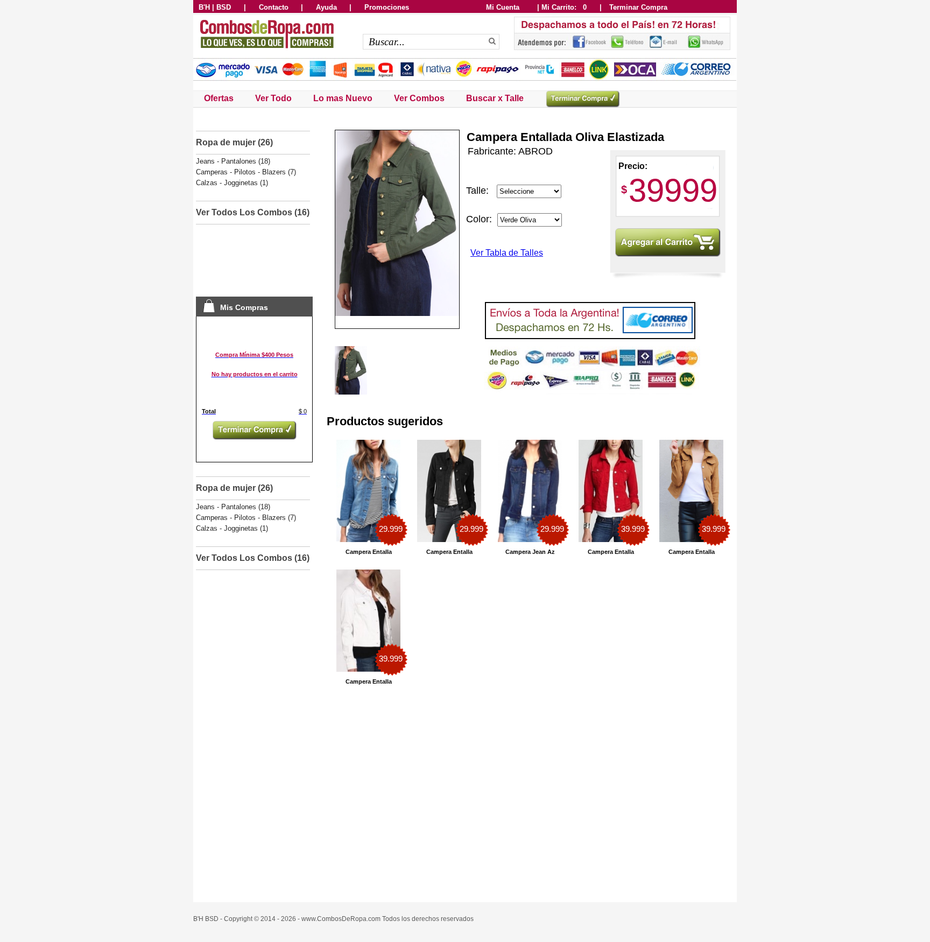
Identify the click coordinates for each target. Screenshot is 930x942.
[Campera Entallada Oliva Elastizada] (351, 392)
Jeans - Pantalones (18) (233, 161)
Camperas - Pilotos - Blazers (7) (246, 172)
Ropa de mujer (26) (234, 142)
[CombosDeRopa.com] (266, 49)
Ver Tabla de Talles (506, 252)
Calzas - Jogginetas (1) (232, 183)
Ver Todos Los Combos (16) (252, 212)
